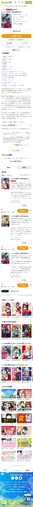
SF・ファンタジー (18, 71)
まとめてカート (26, 175)
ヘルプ (15, 482)
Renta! (3, 295)
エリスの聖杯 (20, 85)
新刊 (5, 470)
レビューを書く (19, 23)
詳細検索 (27, 470)
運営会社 (26, 491)
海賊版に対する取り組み (17, 491)
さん (18, 133)
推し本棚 (9, 43)
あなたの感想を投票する (16, 161)
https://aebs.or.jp (11, 504)
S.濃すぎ (15, 14)
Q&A (19, 482)
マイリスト (25, 43)
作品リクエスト (8, 484)
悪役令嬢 (24, 75)
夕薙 (26, 14)
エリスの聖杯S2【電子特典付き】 (20, 216)
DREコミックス (12, 82)
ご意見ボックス (16, 484)
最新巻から (10, 175)
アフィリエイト (8, 486)
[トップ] (4, 2)
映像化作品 (11, 77)
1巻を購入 (16, 36)
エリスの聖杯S (12, 85)
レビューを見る (16, 150)
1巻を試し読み (16, 31)
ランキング (16, 470)
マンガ (10, 69)
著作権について (20, 489)
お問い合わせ (25, 482)
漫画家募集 (7, 491)
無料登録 (29, 2)
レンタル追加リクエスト (9, 47)
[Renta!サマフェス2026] (10, 2)
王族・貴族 (11, 75)
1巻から (3, 175)
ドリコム (10, 66)
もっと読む (21, 122)
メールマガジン (24, 484)
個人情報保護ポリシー (23, 486)
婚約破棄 (24, 73)
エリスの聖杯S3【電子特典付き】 (20, 253)
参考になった (19, 145)
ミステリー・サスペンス (14, 73)
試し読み (24, 205)
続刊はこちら (16, 50)
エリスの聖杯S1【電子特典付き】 (20, 179)
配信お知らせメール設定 (24, 47)
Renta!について (8, 482)
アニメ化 (10, 80)
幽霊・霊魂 (18, 75)
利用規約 (15, 486)
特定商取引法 (12, 489)
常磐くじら (21, 14)
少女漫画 (21, 17)
